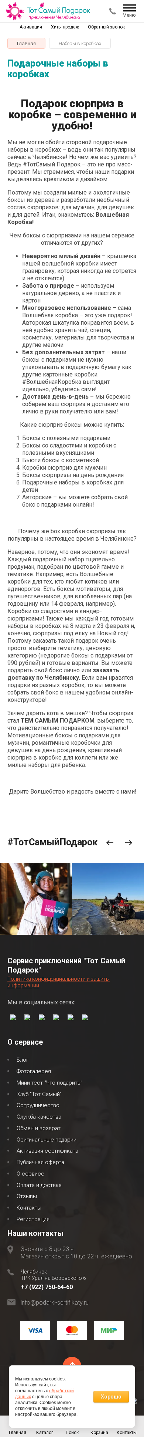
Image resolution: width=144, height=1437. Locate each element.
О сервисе (30, 1173)
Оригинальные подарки (46, 1139)
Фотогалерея (34, 1071)
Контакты (29, 1207)
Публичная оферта (40, 1162)
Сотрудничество (38, 1105)
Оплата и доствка (39, 1185)
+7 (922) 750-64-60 (47, 1287)
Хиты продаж (65, 27)
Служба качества (39, 1116)
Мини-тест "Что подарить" (49, 1082)
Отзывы (27, 1196)
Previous (109, 842)
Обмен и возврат (39, 1128)
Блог (22, 1059)
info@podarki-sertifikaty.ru (55, 1302)
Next (128, 842)
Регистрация (33, 1219)
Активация (31, 27)
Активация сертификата (47, 1150)
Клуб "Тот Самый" (39, 1094)
